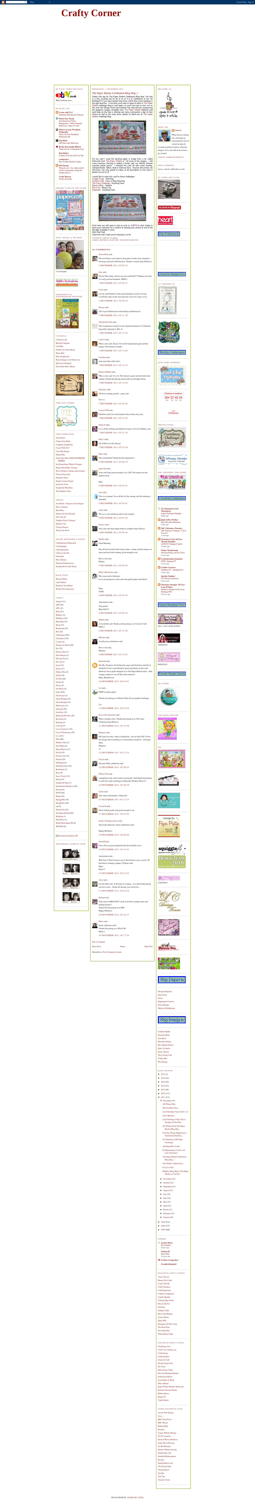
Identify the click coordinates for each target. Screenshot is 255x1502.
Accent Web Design (166, 1412)
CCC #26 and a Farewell (169, 578)
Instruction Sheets (165, 1376)
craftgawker (64, 159)
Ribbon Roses (163, 1393)
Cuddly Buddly (164, 1031)
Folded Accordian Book (65, 349)
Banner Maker (61, 579)
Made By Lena (135, 1497)
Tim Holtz (63, 140)
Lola (100, 492)
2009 (163, 1225)
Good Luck (60, 695)
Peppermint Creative (166, 1001)
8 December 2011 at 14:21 (113, 654)
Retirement (60, 769)
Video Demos (163, 1400)
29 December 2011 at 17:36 (114, 935)
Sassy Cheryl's (61, 776)
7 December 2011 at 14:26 (113, 382)
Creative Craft (98, 181)
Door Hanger (61, 655)
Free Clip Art (61, 517)
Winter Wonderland (169, 550)
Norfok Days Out (164, 1453)
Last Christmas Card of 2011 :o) (175, 1111)
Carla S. (102, 339)
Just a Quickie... (169, 1115)
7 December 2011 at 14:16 (113, 365)
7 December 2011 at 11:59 (113, 315)
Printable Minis (62, 477)
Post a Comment (98, 941)
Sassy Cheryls (163, 1051)
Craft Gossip (163, 1353)
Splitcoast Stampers (63, 363)
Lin (100, 688)
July (165, 1194)
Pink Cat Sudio (164, 1048)
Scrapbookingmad (168, 1263)
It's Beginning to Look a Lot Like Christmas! (174, 1151)
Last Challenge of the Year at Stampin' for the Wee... (174, 1121)
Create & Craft (163, 1359)
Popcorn (59, 759)
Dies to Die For (164, 1303)
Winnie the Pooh (62, 530)
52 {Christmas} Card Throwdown (169, 509)
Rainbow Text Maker (64, 585)
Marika (101, 539)
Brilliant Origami (63, 343)
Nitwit (160, 998)
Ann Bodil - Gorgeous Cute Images (70, 503)
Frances (102, 524)
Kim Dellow (64, 153)
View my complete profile (171, 157)
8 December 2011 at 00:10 (113, 461)
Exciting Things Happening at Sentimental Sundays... (175, 1134)
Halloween (60, 705)
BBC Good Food (164, 1419)
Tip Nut (161, 1473)
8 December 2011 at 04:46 (113, 532)
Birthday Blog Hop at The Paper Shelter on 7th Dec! (175, 1172)
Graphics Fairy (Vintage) (65, 520)
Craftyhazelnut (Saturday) (172, 558)
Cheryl (101, 759)
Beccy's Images (62, 506)
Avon (160, 1416)
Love (58, 735)
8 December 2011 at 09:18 (113, 613)
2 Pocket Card (61, 339)
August (166, 1190)
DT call (59, 661)
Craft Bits (59, 346)
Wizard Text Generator (65, 589)
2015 (163, 1081)
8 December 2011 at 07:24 (113, 595)
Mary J (101, 439)
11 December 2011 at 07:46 (114, 708)
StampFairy (60, 803)
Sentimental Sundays (64, 786)
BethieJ (102, 897)
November (167, 1178)
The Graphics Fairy (63, 491)
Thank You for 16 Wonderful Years (71, 149)
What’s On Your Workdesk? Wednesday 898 (69, 135)
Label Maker (61, 582)
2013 (163, 1089)
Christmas (60, 638)
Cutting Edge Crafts (166, 1300)
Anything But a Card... (172, 1146)
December (167, 1100)
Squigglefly (60, 799)
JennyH (102, 841)
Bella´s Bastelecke (106, 572)
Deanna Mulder (105, 371)
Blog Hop (60, 621)
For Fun (59, 678)
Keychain (59, 719)
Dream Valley (97, 185)
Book (58, 625)
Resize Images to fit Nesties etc (68, 359)
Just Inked (162, 1038)
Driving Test (61, 658)
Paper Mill (162, 1320)
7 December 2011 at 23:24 (113, 447)
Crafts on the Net (62, 553)
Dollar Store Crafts (165, 1370)
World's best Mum (65, 179)
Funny (58, 685)
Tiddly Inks (162, 1058)
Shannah (102, 661)
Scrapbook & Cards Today (66, 566)
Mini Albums (61, 559)
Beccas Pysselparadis (107, 714)
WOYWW (59, 826)
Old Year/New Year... (171, 1107)
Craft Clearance (164, 1286)
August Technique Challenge (171, 513)
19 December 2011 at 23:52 (114, 873)
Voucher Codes (164, 1479)
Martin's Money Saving (167, 1449)
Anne (101, 879)
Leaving (59, 725)
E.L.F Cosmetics (164, 1436)
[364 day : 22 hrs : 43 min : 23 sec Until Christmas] (173, 416)
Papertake (96, 190)
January (166, 1217)
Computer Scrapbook (64, 444)
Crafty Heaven (65, 176)
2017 (163, 1074)
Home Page (165, 1254)
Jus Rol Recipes (164, 1446)
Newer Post (96, 946)
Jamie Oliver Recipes (166, 1442)
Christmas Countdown (173, 393)
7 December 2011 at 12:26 (113, 332)
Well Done (60, 819)
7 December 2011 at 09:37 (113, 283)
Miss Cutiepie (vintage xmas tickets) (70, 470)
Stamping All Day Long (167, 1324)
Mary (101, 454)
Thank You (60, 809)
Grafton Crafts (163, 1310)
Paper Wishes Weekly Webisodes (171, 1386)
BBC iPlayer (163, 1422)
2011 (163, 1097)
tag (57, 806)
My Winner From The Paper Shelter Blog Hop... (174, 1127)
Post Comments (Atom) (112, 952)
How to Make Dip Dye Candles (70, 161)
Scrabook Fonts (62, 484)
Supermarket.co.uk (165, 1463)
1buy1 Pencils (163, 1276)
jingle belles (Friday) (169, 519)
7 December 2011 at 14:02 (113, 350)
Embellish (60, 556)
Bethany (59, 615)
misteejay (102, 389)
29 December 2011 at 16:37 (114, 914)
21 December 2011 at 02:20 (114, 890)
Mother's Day (61, 742)
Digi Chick (162, 994)
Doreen (101, 307)
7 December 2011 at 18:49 (113, 418)
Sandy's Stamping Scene (108, 820)
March (166, 1209)
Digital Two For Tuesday (65, 513)
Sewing (59, 789)
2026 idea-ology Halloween (68, 143)
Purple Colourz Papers (64, 481)
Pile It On (96, 188)
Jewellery (59, 712)
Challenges (60, 635)
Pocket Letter (61, 755)
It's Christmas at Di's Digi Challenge (173, 1141)
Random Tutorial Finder (167, 1390)
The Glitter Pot (164, 1330)
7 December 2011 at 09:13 (113, 265)
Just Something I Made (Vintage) (69, 464)
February (167, 1213)
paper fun (102, 468)
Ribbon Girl (103, 773)
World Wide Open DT (64, 823)
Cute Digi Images (63, 451)
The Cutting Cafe (165, 1055)
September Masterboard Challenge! (71, 114)
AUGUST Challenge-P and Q (171, 544)
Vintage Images (62, 527)
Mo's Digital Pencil (165, 1045)
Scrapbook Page (62, 782)
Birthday (59, 618)
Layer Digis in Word (166, 1380)
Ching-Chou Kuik (63, 441)
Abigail (59, 601)
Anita (101, 510)
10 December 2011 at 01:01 (114, 681)
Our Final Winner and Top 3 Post (173, 552)
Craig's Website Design (167, 1432)
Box (57, 631)
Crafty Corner (91, 13)
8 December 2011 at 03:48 (113, 517)
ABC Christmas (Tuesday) (171, 528)
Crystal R (102, 806)
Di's (57, 648)
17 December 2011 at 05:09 (114, 814)
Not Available (166, 1245)
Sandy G (102, 424)
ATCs (58, 608)
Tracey (178, 130)
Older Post (148, 946)
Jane (100, 272)
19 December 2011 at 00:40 (114, 834)
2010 (163, 1222)
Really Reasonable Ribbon (70, 146)
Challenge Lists (164, 1346)
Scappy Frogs (98, 179)
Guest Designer (62, 698)
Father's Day (61, 671)
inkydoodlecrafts (105, 322)
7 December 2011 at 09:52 (113, 300)
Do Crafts (161, 1366)
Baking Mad (163, 1426)
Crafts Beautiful (62, 549)
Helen (101, 921)
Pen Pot (59, 752)
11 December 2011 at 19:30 (114, 725)
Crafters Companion (169, 1259)
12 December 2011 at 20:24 (114, 767)
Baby (58, 611)
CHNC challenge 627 (168, 561)
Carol (101, 289)
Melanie (102, 637)
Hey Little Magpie (165, 1313)
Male (58, 739)
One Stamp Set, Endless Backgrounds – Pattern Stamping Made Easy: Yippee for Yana (70, 123)
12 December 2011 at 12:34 (114, 752)
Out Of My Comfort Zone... (173, 1163)
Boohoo (161, 1429)
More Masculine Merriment (170, 522)
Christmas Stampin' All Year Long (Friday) (173, 585)
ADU (58, 604)
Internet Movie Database (168, 1439)
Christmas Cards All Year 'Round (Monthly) (171, 540)
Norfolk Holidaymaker (167, 1456)
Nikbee (101, 619)
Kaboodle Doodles (63, 715)
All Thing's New (169, 1104)
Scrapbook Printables (64, 487)
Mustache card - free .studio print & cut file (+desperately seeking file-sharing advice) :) (71, 170)
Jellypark (59, 709)
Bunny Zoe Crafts (165, 1280)
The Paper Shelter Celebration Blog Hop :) (115, 93)
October (166, 1182)
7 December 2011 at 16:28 (113, 403)
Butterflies (60, 510)
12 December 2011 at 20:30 (114, 785)
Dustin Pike (60, 454)
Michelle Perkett (164, 1041)
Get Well (59, 688)
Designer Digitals (165, 991)
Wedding (59, 816)
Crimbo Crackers (168, 567)
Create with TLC (66, 112)
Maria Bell (60, 353)
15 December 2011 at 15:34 (114, 799)
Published (60, 762)
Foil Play (161, 1307)
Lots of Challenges (63, 732)
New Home (60, 745)
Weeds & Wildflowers (166, 1008)
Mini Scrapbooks (63, 356)
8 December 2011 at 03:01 (113, 485)
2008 (163, 1229)
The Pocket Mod (164, 1466)
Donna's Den (61, 651)
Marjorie (102, 732)
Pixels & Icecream (63, 474)
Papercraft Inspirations (65, 563)
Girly (58, 692)
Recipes (161, 1459)
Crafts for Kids (163, 1356)
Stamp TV (162, 1396)
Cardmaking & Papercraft (66, 542)
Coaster (59, 641)
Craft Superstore (164, 1290)
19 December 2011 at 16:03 (114, 849)
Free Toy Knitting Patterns (168, 1373)
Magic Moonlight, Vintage (66, 467)
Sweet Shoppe (163, 1004)
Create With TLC (63, 447)
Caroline (102, 357)
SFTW (58, 792)
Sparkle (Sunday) (168, 576)
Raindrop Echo (62, 766)
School (58, 779)
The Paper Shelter (63, 813)
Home (122, 946)
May (165, 1201)
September (167, 1186)
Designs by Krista (63, 645)
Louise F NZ (104, 410)
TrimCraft (165, 1251)
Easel (58, 665)
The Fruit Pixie (164, 1327)
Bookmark (60, 628)
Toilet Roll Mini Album (65, 366)
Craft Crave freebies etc (167, 1349)
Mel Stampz (64, 165)
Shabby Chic (61, 523)
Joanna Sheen (167, 1242)
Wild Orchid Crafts (165, 1334)
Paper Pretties (61, 749)
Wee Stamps (162, 1061)
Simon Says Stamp (66, 118)
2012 (163, 1093)
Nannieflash (103, 254)
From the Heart (164, 1035)
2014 (163, 1085)
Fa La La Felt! (168, 1167)
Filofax (59, 675)
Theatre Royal (163, 1469)
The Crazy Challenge (101, 183)
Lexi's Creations (62, 729)
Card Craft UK (163, 1283)
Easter (58, 668)
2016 (163, 1078)
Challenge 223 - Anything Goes (172, 570)
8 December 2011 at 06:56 (113, 565)
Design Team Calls (165, 1363)
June (165, 1198)
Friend (58, 682)
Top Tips (161, 1476)
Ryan (58, 772)
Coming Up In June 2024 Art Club (71, 155)
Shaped (59, 796)
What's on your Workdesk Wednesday (69, 130)
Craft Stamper (61, 546)
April (165, 1205)
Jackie (101, 791)
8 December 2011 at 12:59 (113, 630)
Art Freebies (60, 437)
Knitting (59, 722)
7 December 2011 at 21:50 (113, 432)
